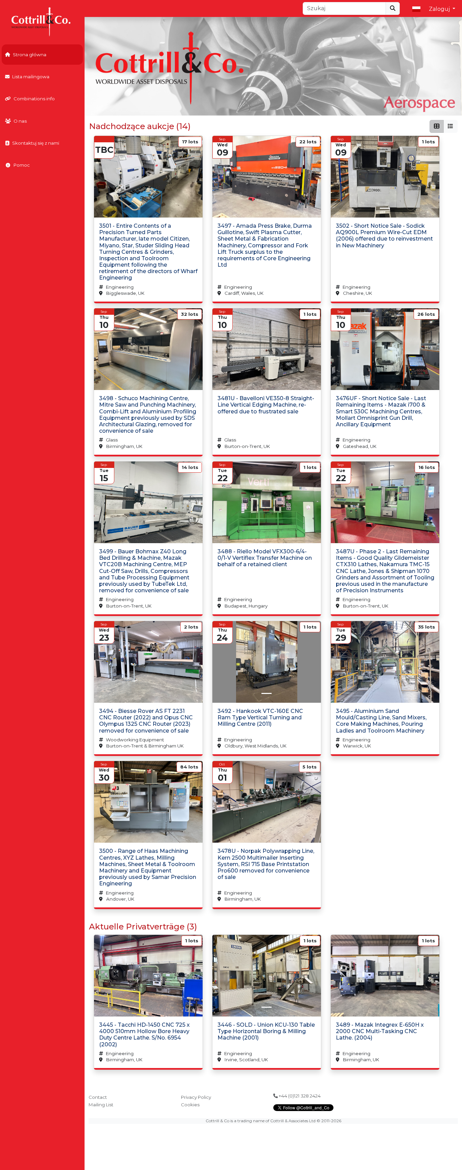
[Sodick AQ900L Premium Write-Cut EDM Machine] (385, 177)
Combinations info (34, 98)
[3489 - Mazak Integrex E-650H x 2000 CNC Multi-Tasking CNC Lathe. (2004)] (385, 976)
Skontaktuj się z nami (35, 143)
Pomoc (22, 165)
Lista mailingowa (30, 76)
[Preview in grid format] (437, 126)
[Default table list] (450, 126)
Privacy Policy (196, 1097)
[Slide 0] (385, 208)
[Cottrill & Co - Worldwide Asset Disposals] (42, 21)
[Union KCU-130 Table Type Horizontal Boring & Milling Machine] (266, 976)
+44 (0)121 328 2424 (299, 1096)
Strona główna (29, 54)
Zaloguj (440, 9)
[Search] (393, 8)
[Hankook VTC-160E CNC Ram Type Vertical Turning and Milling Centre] (266, 662)
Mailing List (101, 1104)
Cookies (190, 1104)
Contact (98, 1097)
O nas (20, 121)
